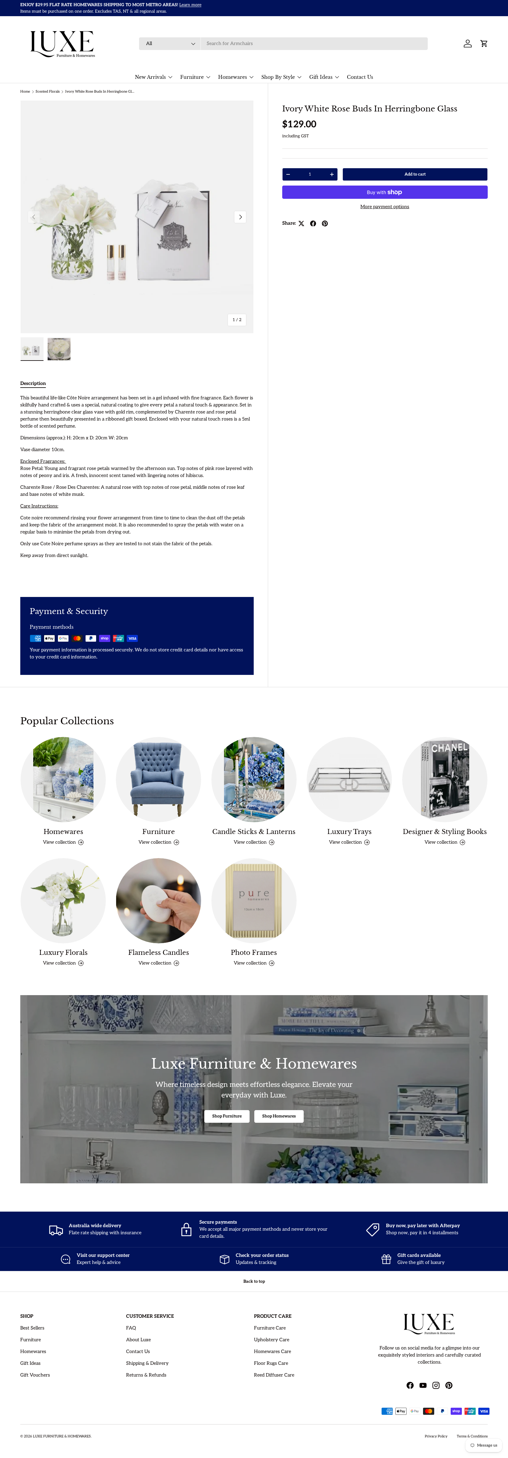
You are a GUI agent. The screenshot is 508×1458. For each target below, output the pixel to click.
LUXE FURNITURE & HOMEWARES (62, 1436)
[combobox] (283, 43)
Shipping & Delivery (147, 1363)
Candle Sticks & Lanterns (253, 832)
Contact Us (360, 77)
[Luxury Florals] (63, 900)
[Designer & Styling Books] (444, 779)
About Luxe (138, 1340)
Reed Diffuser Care (274, 1375)
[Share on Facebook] (313, 223)
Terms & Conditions (472, 1436)
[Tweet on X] (301, 223)
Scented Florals (48, 91)
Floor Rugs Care (271, 1363)
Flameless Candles (158, 953)
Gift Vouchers (35, 1375)
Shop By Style (278, 77)
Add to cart (415, 174)
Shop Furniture (227, 1116)
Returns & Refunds (146, 1375)
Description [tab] (33, 383)
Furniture (192, 77)
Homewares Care (272, 1351)
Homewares (232, 77)
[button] (484, 43)
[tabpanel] (137, 489)
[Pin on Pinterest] (325, 223)
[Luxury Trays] (349, 779)
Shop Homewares (279, 1116)
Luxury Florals (63, 953)
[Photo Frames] (254, 900)
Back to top (254, 1281)
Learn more (203, 8)
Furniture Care (270, 1328)
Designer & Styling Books (445, 832)
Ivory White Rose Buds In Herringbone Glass (100, 91)
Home (25, 91)
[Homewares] (63, 779)
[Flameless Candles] (158, 900)
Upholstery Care (271, 1340)
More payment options (384, 207)
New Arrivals (150, 77)
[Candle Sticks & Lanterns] (254, 779)
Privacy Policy (436, 1436)
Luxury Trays (349, 832)
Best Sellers (32, 1328)
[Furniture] (158, 779)
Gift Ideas (320, 77)
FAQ (131, 1328)
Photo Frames (254, 953)
